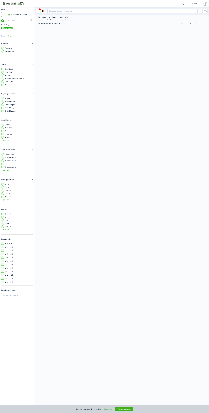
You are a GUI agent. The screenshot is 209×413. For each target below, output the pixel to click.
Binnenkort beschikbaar (13, 85)
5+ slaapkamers (10, 167)
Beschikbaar (9, 69)
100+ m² (8, 190)
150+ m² (8, 193)
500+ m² (8, 217)
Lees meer (108, 409)
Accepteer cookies (124, 409)
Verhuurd (8, 75)
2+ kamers (8, 128)
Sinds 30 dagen (10, 111)
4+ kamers (8, 134)
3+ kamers (8, 131)
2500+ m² (8, 223)
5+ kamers (8, 137)
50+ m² (7, 184)
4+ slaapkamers (10, 164)
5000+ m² (8, 226)
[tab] (38, 11)
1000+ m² (8, 220)
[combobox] (119, 11)
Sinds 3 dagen (10, 101)
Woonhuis (8, 48)
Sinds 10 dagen (10, 108)
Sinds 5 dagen (10, 105)
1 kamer (7, 124)
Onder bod (8, 72)
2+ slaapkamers (10, 157)
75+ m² (7, 187)
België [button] (8, 25)
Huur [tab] (9, 36)
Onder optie (9, 82)
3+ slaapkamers (10, 161)
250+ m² (8, 197)
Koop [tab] (3, 36)
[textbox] (122, 11)
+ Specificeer (5, 140)
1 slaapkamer (9, 154)
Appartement (9, 51)
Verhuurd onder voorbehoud (14, 78)
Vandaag (8, 98)
